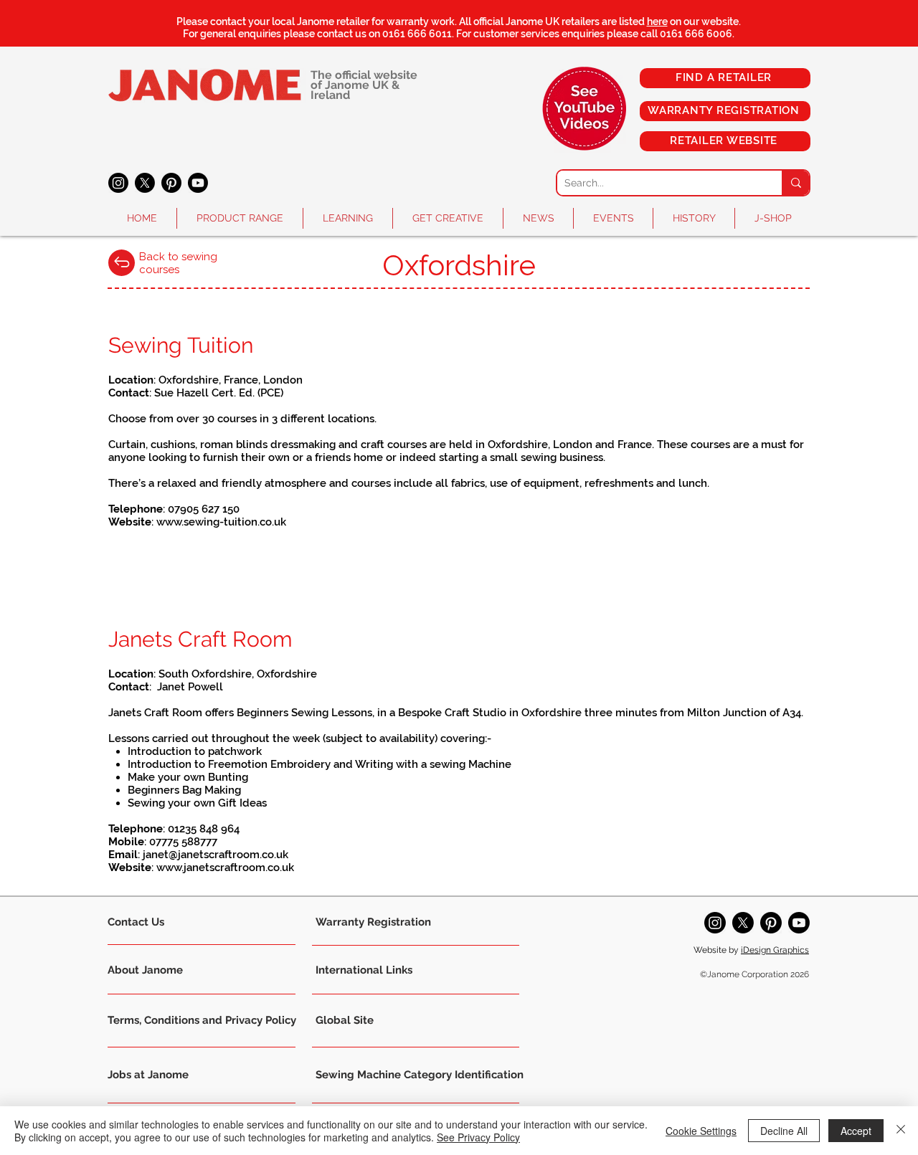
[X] (145, 183)
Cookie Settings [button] (701, 1130)
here (657, 21)
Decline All (784, 1130)
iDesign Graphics (775, 950)
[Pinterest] (171, 183)
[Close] (900, 1131)
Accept (856, 1130)
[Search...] (795, 183)
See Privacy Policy (478, 1137)
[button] (240, 218)
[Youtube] (198, 183)
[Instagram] (118, 183)
